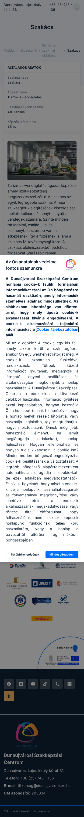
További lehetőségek (25, 554)
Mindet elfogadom (61, 554)
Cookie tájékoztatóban (57, 329)
